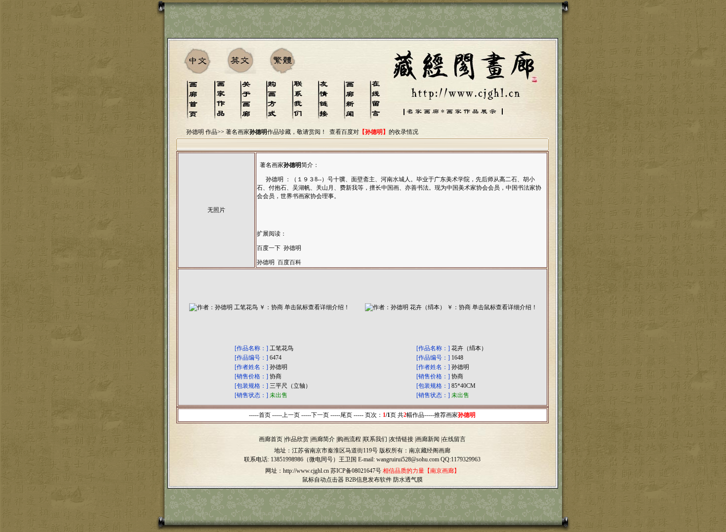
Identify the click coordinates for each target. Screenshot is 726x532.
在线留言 (454, 439)
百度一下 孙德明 (279, 248)
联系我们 (375, 439)
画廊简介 (323, 439)
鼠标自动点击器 (323, 479)
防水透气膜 (408, 479)
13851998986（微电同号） (305, 459)
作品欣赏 (297, 439)
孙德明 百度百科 (279, 262)
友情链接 (401, 439)
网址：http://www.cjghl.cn (297, 470)
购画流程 (349, 439)
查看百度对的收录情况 (373, 131)
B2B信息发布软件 (368, 479)
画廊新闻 (428, 439)
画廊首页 (270, 439)
